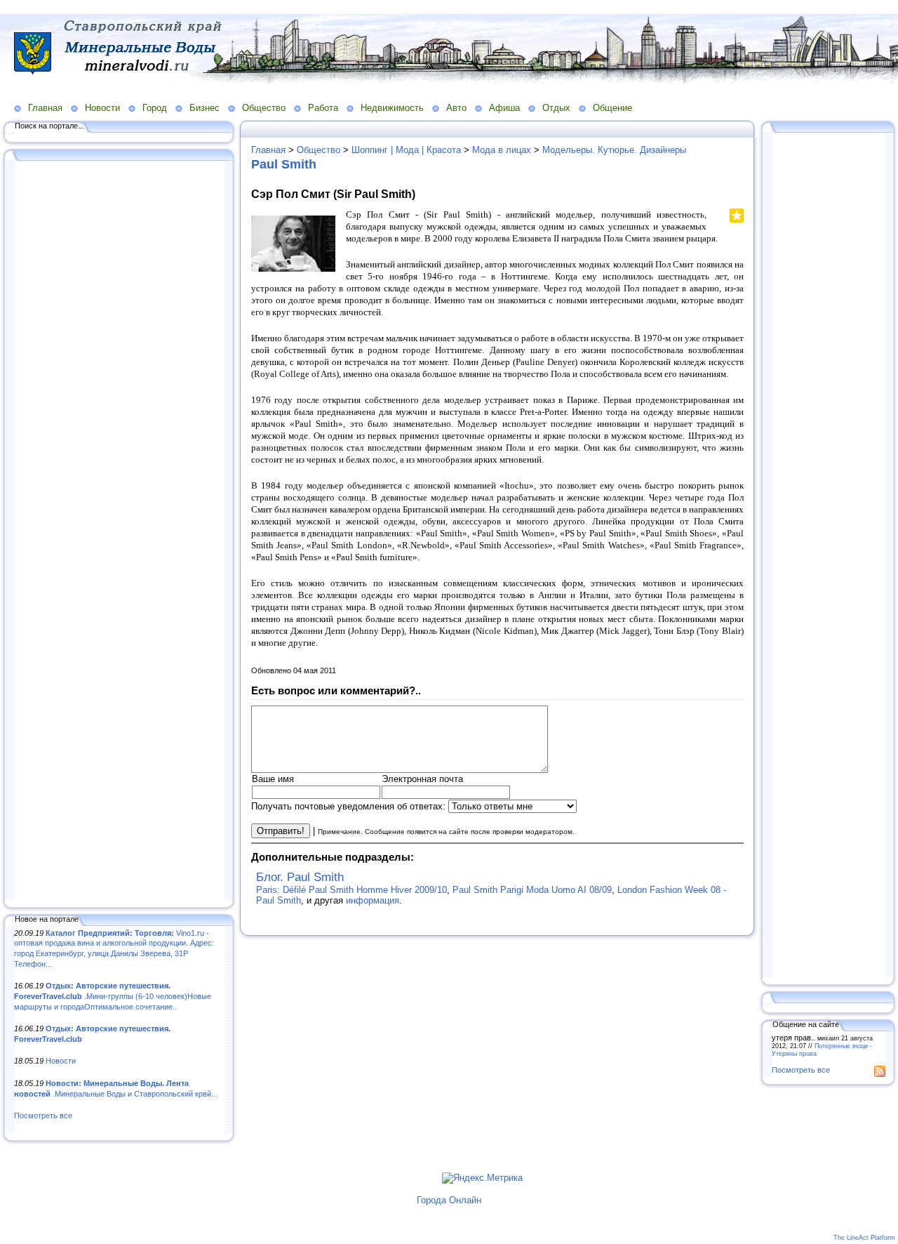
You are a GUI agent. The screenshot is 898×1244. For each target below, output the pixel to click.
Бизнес (204, 107)
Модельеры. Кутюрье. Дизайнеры (614, 150)
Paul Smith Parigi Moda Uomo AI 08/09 (532, 890)
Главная (45, 107)
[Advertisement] (119, 531)
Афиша (504, 107)
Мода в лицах (501, 150)
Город (154, 107)
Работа (323, 107)
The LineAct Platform (864, 1237)
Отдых (556, 107)
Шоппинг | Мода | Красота (406, 150)
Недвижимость (392, 107)
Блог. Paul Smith (300, 877)
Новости (102, 107)
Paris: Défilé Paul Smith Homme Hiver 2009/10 (351, 890)
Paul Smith (283, 164)
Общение (612, 107)
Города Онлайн (449, 1200)
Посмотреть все (43, 1115)
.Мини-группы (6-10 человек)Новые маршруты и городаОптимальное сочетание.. (112, 995)
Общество (264, 107)
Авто (456, 107)
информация (372, 900)
